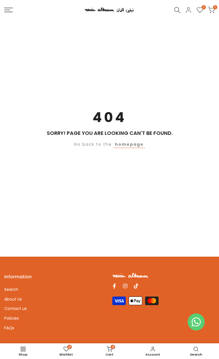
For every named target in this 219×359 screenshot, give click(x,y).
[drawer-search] (177, 10)
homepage (129, 144)
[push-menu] (8, 10)
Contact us (15, 308)
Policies (11, 318)
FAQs (9, 328)
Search (11, 289)
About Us (13, 299)
